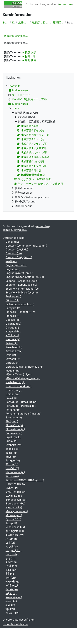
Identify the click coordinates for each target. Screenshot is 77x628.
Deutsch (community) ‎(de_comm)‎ (26, 245)
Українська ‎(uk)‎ (15, 527)
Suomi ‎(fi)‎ (11, 441)
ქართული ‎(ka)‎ (15, 531)
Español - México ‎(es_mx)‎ (22, 292)
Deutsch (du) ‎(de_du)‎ (19, 257)
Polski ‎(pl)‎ (11, 398)
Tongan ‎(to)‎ (13, 460)
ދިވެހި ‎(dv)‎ (11, 558)
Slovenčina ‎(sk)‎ (15, 425)
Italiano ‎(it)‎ (12, 343)
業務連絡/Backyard (23, 22)
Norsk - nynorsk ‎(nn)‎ (18, 386)
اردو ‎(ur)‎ (10, 542)
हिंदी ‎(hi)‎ (10, 573)
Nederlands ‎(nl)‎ (15, 382)
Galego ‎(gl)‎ (12, 327)
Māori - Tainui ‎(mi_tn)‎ (19, 374)
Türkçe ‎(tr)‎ (12, 464)
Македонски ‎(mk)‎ (17, 511)
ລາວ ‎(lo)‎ (10, 605)
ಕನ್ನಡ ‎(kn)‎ (11, 593)
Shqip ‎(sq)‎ (12, 421)
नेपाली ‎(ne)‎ (11, 566)
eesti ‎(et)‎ (11, 261)
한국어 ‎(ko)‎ (12, 612)
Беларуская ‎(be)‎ (16, 499)
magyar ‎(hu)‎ (13, 370)
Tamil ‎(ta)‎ (11, 452)
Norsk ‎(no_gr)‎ (14, 390)
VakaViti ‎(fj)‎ (12, 468)
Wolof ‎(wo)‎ (12, 476)
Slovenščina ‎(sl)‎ (15, 429)
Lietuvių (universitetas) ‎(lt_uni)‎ (24, 366)
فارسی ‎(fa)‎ (12, 554)
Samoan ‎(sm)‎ (14, 417)
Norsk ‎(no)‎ (12, 394)
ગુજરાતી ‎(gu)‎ (13, 581)
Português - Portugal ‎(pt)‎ (21, 405)
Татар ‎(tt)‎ (11, 523)
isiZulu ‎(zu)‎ (12, 335)
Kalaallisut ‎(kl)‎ (14, 347)
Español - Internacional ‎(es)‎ (23, 288)
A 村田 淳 (28, 56)
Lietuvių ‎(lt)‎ (12, 362)
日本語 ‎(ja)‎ (12, 488)
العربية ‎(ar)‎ (12, 546)
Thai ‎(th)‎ (11, 456)
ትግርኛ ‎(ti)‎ (11, 562)
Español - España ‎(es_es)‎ (21, 284)
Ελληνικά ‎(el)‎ (14, 495)
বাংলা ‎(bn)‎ (11, 577)
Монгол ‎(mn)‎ (14, 515)
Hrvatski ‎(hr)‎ (13, 331)
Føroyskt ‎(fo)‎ (13, 308)
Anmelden (65, 4)
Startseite (5, 22)
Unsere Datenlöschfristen (19, 619)
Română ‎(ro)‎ (13, 409)
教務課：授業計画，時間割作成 (40, 22)
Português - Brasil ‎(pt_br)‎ (21, 401)
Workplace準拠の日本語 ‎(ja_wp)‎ (25, 480)
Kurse (13, 22)
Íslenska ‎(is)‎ (13, 339)
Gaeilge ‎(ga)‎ (13, 319)
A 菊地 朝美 (29, 60)
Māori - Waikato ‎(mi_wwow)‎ (23, 378)
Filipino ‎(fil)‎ (12, 300)
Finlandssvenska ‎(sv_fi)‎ (20, 304)
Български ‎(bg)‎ (15, 503)
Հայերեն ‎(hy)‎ (15, 534)
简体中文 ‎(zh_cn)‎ (16, 491)
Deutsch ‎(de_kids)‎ (14, 237)
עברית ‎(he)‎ (12, 538)
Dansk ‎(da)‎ (12, 241)
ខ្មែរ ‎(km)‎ (10, 609)
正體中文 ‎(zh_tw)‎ (16, 484)
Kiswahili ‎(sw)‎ (14, 351)
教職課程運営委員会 (58, 22)
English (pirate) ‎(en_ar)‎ (19, 273)
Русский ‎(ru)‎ (13, 519)
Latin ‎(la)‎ (11, 355)
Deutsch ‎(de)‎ (14, 253)
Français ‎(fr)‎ (13, 315)
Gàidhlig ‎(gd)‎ (13, 323)
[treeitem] (38, 146)
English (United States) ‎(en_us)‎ (25, 277)
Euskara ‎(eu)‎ (13, 296)
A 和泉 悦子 (29, 52)
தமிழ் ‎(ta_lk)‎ (13, 585)
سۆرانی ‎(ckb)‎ (13, 550)
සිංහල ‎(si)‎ (11, 601)
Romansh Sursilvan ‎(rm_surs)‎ (23, 413)
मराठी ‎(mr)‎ (11, 569)
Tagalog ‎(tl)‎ (12, 448)
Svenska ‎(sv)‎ (13, 445)
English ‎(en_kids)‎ (16, 265)
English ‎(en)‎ (13, 269)
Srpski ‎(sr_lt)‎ (13, 437)
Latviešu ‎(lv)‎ (13, 358)
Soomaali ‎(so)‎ (14, 433)
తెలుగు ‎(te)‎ (12, 589)
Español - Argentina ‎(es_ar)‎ (22, 280)
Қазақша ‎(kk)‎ (14, 507)
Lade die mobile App (15, 624)
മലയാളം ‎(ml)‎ (14, 597)
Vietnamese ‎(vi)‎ (15, 472)
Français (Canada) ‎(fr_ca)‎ (21, 312)
